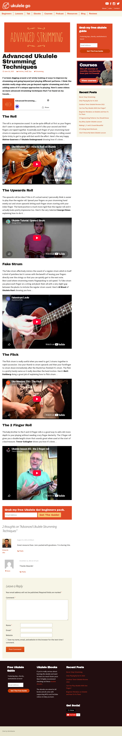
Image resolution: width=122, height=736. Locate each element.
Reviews (93, 14)
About (104, 8)
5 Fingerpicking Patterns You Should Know (94, 118)
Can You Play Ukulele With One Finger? (92, 108)
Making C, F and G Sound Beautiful (91, 125)
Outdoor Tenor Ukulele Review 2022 (91, 104)
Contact (117, 8)
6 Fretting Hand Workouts (88, 129)
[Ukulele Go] (13, 5)
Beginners (6, 14)
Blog (83, 14)
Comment (10, 597)
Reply (21, 551)
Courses (48, 14)
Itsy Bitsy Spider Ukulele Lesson (90, 122)
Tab (28, 14)
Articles (21, 71)
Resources (72, 14)
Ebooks (37, 14)
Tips (30, 71)
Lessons (19, 14)
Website (9, 635)
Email (9, 630)
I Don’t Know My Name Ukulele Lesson (92, 133)
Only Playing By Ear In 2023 (88, 101)
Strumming (40, 71)
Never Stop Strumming (87, 97)
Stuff (26, 71)
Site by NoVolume (8, 731)
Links (110, 8)
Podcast (60, 14)
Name (9, 625)
